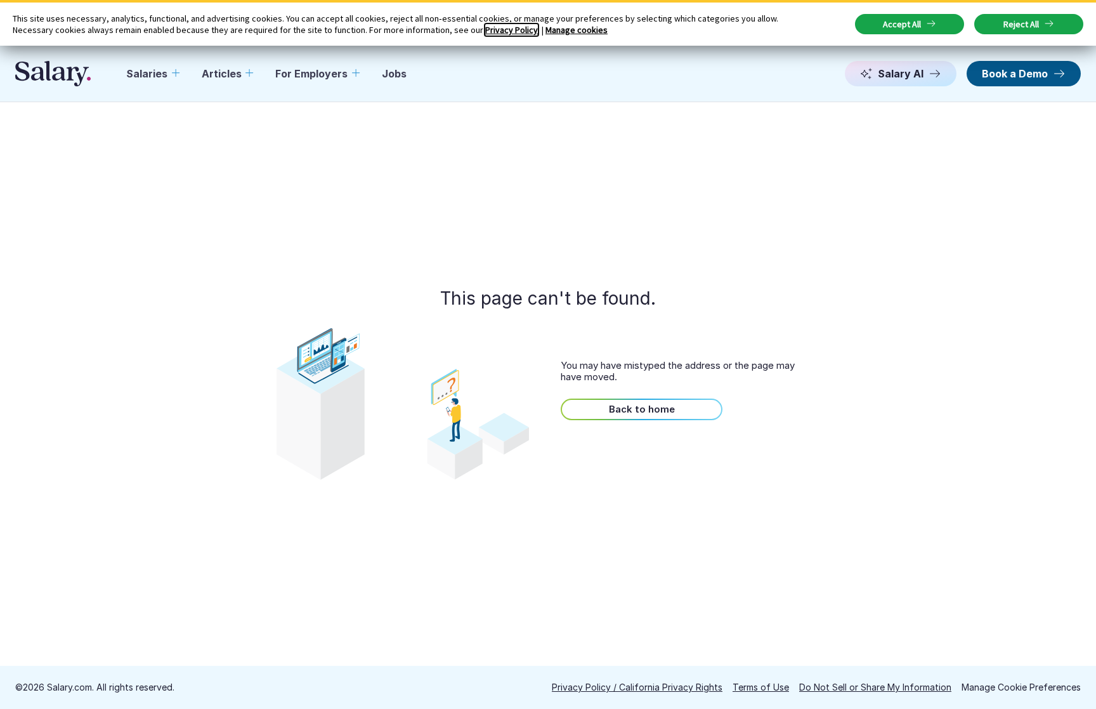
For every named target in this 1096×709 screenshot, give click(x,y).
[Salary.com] (53, 73)
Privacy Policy (511, 30)
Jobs (394, 73)
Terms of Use (761, 687)
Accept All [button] (902, 24)
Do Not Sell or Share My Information (875, 687)
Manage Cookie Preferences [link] (1021, 687)
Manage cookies (576, 30)
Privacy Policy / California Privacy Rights (637, 687)
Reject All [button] (1021, 24)
